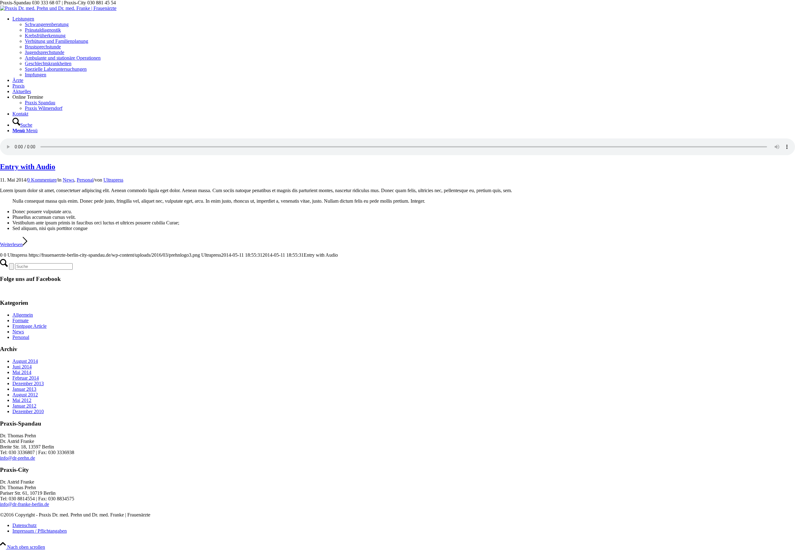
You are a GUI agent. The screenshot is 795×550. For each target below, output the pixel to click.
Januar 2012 (24, 405)
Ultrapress (113, 180)
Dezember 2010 (28, 411)
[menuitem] (403, 47)
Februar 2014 (25, 378)
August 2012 (25, 394)
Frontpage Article (29, 326)
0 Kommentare (42, 180)
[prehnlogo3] (58, 8)
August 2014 (25, 361)
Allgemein (22, 315)
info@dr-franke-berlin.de (24, 504)
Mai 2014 (21, 372)
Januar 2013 (24, 389)
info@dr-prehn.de (17, 458)
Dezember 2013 (28, 383)
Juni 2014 (22, 366)
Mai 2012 (21, 400)
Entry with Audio (27, 167)
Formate (20, 320)
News (68, 180)
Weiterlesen (11, 244)
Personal (85, 180)
